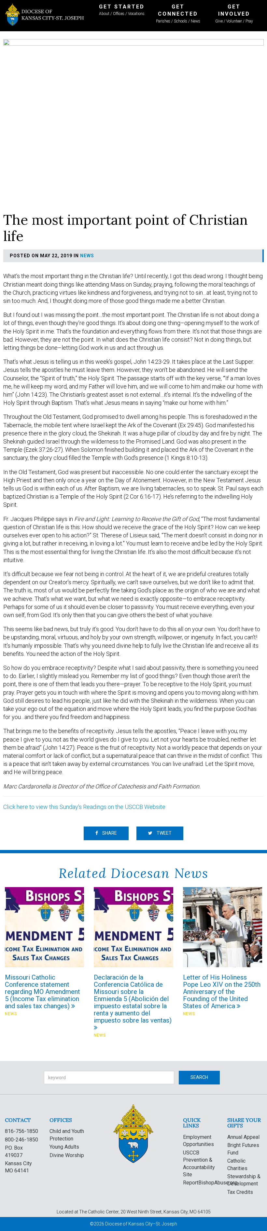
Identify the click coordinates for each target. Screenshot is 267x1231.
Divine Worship (66, 1155)
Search (199, 1077)
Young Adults (64, 1147)
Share (109, 833)
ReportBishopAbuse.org (210, 1183)
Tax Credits (240, 1192)
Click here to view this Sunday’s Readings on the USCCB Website (84, 806)
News (87, 255)
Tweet (164, 833)
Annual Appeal (243, 1137)
